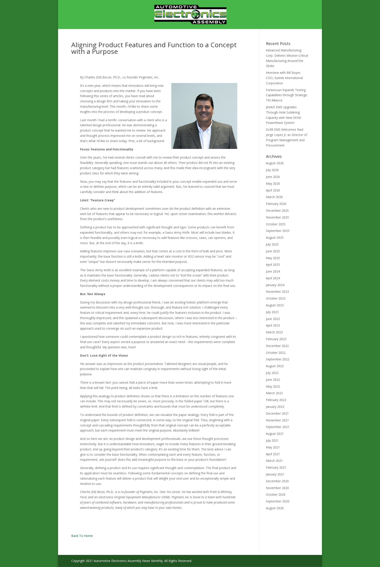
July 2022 (272, 373)
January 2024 (275, 285)
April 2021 (273, 454)
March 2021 (274, 461)
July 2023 (272, 312)
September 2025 (277, 231)
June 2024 (273, 271)
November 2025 (277, 217)
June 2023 (273, 319)
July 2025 (272, 244)
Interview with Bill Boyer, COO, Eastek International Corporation (284, 77)
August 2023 (275, 305)
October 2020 (275, 494)
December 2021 (277, 413)
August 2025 (275, 237)
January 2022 (275, 406)
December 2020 (277, 481)
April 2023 (273, 325)
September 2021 (277, 427)
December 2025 (277, 210)
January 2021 (275, 474)
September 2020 (277, 501)
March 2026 (274, 197)
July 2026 (272, 170)
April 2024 (273, 278)
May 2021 (273, 447)
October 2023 (275, 298)
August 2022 (275, 366)
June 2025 (273, 251)
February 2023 (276, 339)
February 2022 (276, 400)
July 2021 (272, 440)
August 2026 (275, 163)
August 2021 (275, 434)
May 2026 (273, 183)
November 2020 (277, 488)
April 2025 (273, 264)
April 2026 (273, 190)
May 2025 (273, 258)
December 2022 (277, 346)
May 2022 (273, 386)
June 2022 (273, 379)
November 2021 (277, 420)
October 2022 (275, 352)
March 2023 (274, 332)
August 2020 (275, 508)
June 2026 (273, 177)
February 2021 (276, 467)
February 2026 (276, 204)
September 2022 (277, 359)
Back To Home (82, 536)
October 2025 (275, 224)
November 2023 (277, 291)
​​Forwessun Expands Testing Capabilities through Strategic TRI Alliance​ (286, 95)
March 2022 (274, 393)
